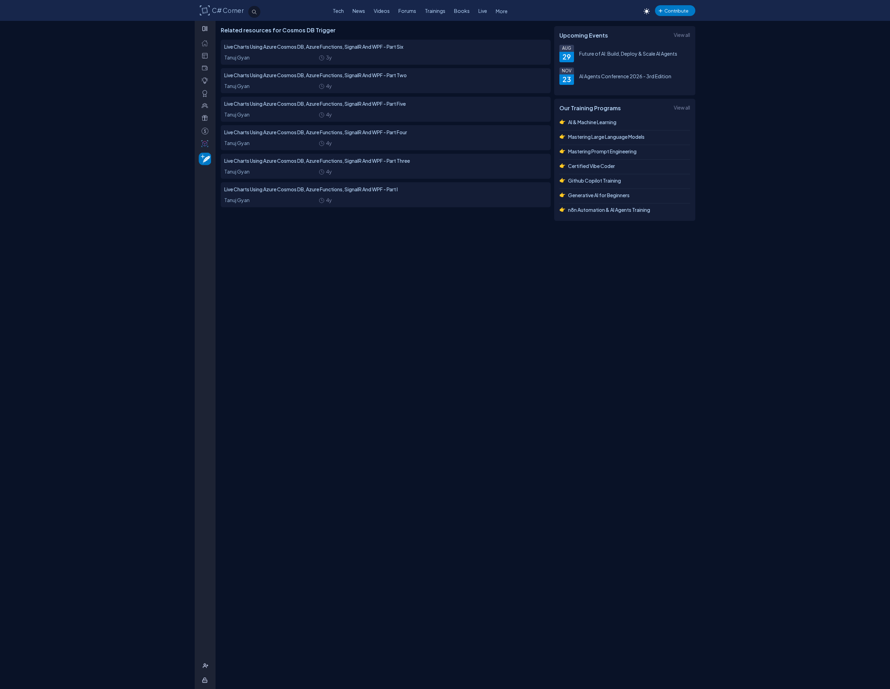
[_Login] (206, 680)
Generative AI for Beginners (599, 195)
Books (462, 11)
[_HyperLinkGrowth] (203, 158)
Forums (407, 11)
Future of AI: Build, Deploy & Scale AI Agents (628, 53)
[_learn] (206, 80)
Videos (382, 11)
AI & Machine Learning (592, 122)
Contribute (676, 11)
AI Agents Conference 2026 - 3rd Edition (625, 76)
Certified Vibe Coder (591, 166)
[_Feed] (206, 43)
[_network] (206, 105)
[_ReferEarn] (206, 118)
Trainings (435, 11)
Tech (338, 11)
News (359, 11)
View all (682, 35)
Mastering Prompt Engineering (602, 151)
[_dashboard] (206, 55)
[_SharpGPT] (206, 143)
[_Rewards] (206, 131)
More (502, 11)
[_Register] (206, 665)
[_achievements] (206, 93)
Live (482, 11)
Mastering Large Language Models (606, 137)
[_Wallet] (206, 68)
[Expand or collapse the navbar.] (205, 28)
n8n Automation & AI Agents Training (609, 210)
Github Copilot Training (594, 180)
